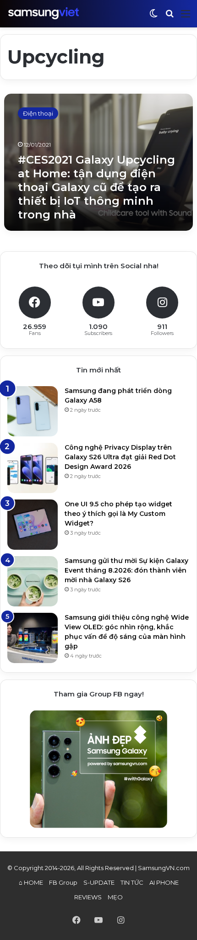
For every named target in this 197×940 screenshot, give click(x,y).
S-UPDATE (99, 882)
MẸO (115, 897)
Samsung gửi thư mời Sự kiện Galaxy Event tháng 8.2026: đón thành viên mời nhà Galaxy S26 (126, 570)
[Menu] (185, 17)
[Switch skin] (153, 17)
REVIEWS (88, 897)
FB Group (63, 882)
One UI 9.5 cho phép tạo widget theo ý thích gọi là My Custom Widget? (118, 513)
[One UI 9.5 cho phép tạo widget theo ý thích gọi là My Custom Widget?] (32, 524)
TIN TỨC (131, 882)
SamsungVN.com (164, 867)
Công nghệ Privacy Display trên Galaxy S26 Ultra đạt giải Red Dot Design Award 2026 (120, 457)
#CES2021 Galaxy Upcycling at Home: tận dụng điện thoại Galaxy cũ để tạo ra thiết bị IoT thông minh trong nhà (96, 187)
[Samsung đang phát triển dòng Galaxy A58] (32, 411)
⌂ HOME (31, 882)
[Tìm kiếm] (169, 17)
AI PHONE (164, 882)
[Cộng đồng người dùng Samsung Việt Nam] (43, 13)
